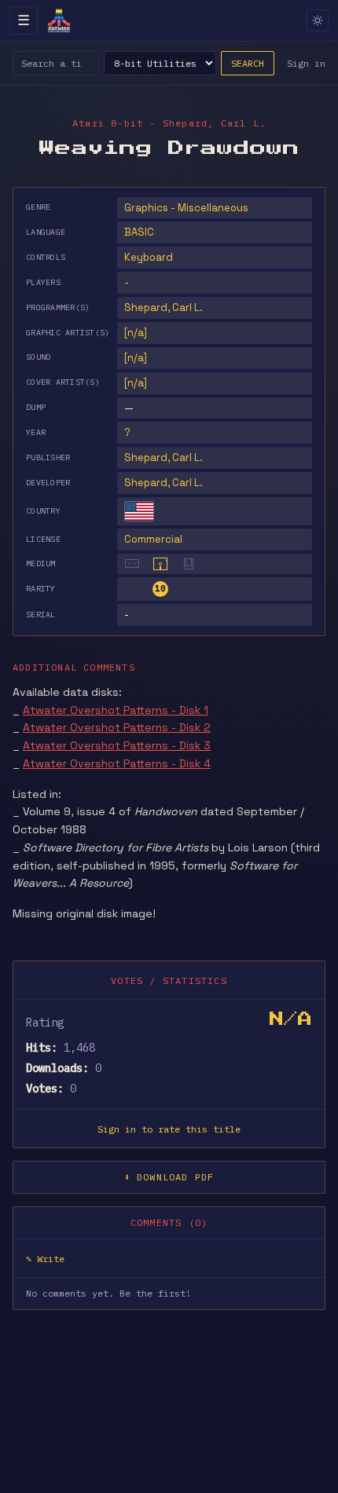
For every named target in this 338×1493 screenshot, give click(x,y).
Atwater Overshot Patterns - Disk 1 (115, 710)
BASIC (139, 232)
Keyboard (148, 257)
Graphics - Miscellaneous (186, 207)
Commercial (153, 539)
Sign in (306, 63)
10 (160, 588)
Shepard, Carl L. (163, 457)
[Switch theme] (318, 20)
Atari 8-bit (107, 123)
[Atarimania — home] (59, 20)
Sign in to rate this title (169, 1129)
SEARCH (247, 63)
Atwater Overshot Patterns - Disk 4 (117, 763)
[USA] (139, 511)
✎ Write (45, 1258)
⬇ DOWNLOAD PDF (169, 1177)
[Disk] (160, 564)
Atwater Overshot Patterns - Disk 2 (117, 727)
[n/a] (135, 332)
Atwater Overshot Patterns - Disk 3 (117, 745)
